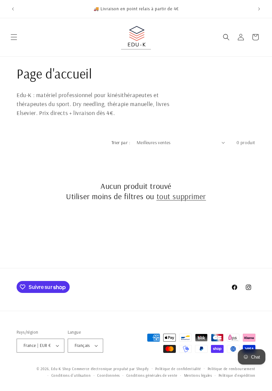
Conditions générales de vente (151, 375)
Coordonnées (108, 375)
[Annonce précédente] (13, 9)
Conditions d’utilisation (71, 375)
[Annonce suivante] (259, 9)
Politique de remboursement (231, 368)
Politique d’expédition (237, 375)
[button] (14, 37)
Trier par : (120, 142)
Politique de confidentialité (178, 368)
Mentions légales (198, 375)
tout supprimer (181, 196)
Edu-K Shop (61, 368)
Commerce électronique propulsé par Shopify (110, 368)
